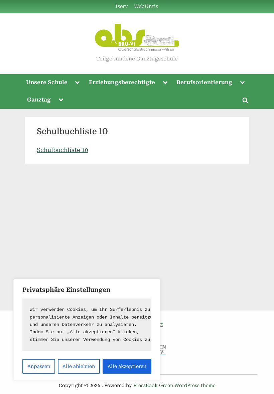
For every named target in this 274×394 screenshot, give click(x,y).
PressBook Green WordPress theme (174, 385)
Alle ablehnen (78, 366)
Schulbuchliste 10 (62, 150)
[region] (86, 330)
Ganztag (39, 99)
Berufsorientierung (204, 82)
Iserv (122, 6)
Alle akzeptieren (127, 366)
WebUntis (146, 6)
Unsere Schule (46, 82)
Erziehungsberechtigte (122, 82)
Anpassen (38, 366)
